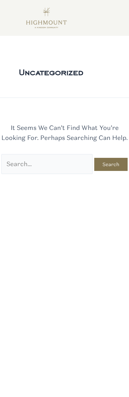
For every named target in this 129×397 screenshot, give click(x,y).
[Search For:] (47, 164)
